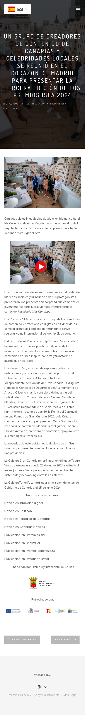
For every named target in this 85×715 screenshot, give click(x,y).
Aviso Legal (69, 694)
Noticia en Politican (18, 511)
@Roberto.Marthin (58, 341)
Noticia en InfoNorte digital (23, 503)
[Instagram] (39, 688)
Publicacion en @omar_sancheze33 (29, 551)
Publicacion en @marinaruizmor (26, 559)
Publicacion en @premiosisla (24, 535)
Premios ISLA (58, 104)
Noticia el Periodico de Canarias (27, 519)
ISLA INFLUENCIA (35, 104)
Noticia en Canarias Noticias (24, 527)
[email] (45, 688)
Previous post (24, 640)
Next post (63, 640)
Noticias (11, 108)
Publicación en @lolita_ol (22, 543)
